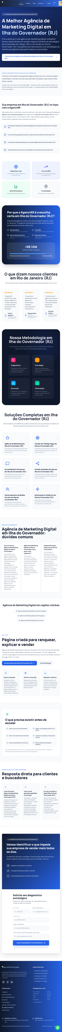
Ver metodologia (45, 663)
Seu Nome (16, 908)
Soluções (40, 3)
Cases (49, 3)
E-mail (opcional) (37, 908)
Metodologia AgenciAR (8, 997)
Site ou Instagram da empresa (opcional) (26, 932)
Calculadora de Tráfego (40, 981)
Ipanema (49, 993)
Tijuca (48, 997)
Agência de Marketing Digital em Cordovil (32, 620)
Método (28, 3)
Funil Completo (6, 1002)
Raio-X (54, 3)
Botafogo (49, 995)
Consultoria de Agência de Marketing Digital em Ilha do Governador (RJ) (29, 57)
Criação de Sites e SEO (39, 978)
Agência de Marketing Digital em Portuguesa (32, 615)
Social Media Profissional (40, 973)
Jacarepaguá (36, 999)
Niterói (48, 999)
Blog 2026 (4, 1000)
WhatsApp (16, 916)
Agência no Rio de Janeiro (9, 1005)
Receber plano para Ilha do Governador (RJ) (18, 663)
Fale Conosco (5, 1010)
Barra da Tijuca (36, 992)
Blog (34, 3)
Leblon (34, 995)
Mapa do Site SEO (8, 1007)
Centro (34, 997)
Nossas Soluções (6, 994)
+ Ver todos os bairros (37, 1002)
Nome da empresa (18, 924)
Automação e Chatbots (40, 976)
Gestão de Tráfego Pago (40, 971)
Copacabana (36, 993)
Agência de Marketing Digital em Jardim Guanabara (32, 611)
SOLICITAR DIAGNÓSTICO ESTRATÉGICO (30, 943)
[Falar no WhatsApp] (57, 1027)
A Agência (21, 3)
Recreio (48, 992)
